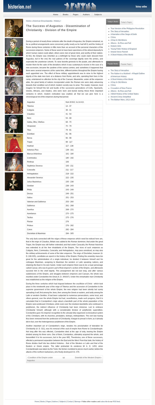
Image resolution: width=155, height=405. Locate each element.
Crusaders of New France (121, 88)
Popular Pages (126, 64)
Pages (75, 15)
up (64, 358)
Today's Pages (126, 22)
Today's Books (112, 21)
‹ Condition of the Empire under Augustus (40, 359)
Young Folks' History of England (124, 49)
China (113, 37)
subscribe (104, 401)
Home (55, 15)
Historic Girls (116, 46)
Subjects (98, 15)
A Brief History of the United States (125, 94)
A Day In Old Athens (119, 40)
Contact (70, 401)
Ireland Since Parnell (119, 52)
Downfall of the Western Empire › (88, 358)
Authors (86, 15)
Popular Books (112, 64)
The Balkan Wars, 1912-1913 (123, 100)
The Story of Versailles (120, 31)
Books (65, 15)
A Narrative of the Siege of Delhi (124, 34)
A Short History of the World (122, 55)
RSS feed (116, 401)
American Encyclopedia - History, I (47, 21)
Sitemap (77, 401)
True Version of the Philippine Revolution (127, 29)
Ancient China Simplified (121, 97)
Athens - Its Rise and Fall (121, 43)
